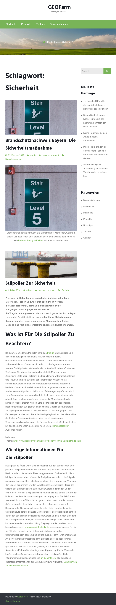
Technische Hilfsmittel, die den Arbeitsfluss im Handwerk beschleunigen (95, 105)
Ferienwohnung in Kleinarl (30, 240)
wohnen (87, 237)
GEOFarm (59, 7)
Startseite (11, 24)
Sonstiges (88, 225)
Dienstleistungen (59, 24)
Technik (40, 24)
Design (50, 353)
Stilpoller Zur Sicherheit (30, 283)
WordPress (22, 597)
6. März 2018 (14, 290)
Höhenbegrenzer (60, 426)
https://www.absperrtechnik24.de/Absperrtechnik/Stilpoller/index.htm (47, 440)
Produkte (26, 24)
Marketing (88, 212)
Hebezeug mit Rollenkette (36, 527)
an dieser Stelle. (49, 558)
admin (32, 155)
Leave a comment (50, 155)
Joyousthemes (12, 601)
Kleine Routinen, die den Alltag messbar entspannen (95, 137)
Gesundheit (89, 206)
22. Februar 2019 (16, 155)
